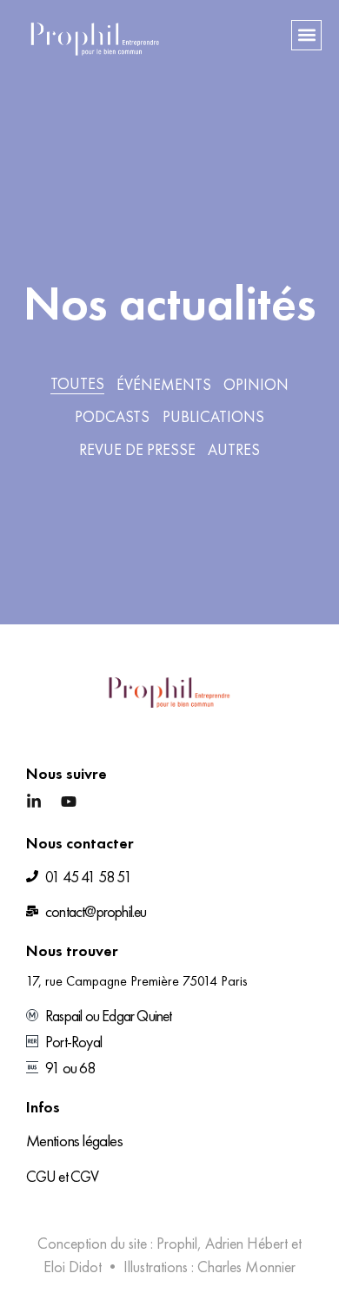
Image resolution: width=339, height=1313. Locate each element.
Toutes (77, 383)
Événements (163, 384)
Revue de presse (137, 449)
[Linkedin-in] (34, 801)
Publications (213, 416)
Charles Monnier (246, 1267)
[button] (306, 35)
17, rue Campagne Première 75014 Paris (137, 981)
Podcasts (112, 416)
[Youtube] (68, 801)
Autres (234, 449)
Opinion (256, 384)
